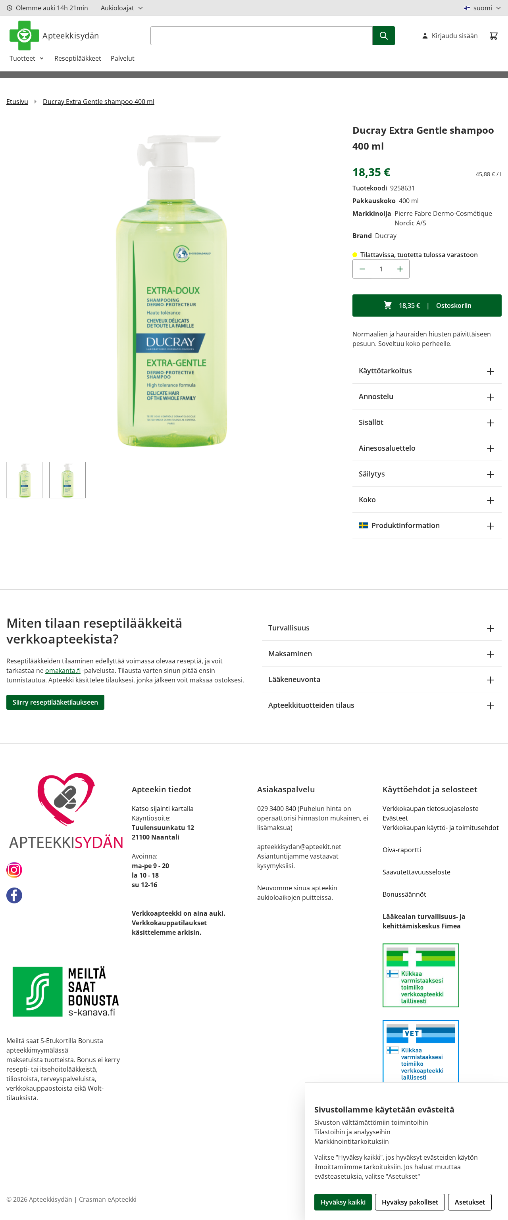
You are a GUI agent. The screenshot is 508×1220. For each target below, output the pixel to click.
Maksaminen (290, 653)
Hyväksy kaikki (343, 1202)
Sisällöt (371, 422)
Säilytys (372, 473)
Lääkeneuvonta (294, 679)
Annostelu (376, 396)
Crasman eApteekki (108, 1199)
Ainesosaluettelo (387, 448)
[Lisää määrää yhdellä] (400, 269)
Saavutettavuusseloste (416, 872)
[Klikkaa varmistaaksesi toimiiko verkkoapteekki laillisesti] (442, 975)
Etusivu (17, 101)
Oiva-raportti (402, 849)
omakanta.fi (63, 670)
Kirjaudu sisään (455, 35)
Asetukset (470, 1202)
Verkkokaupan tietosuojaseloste (431, 808)
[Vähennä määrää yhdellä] (361, 269)
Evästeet (395, 818)
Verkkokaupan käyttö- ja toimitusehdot (441, 827)
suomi (482, 8)
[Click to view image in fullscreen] (171, 287)
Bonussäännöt (404, 894)
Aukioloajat (117, 8)
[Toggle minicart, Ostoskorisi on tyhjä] (493, 35)
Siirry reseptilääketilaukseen (55, 702)
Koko (367, 499)
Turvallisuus (289, 627)
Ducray (385, 235)
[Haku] (384, 35)
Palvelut (123, 58)
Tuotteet (22, 58)
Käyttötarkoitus (385, 370)
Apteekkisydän (70, 35)
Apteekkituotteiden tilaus (311, 705)
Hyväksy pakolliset (410, 1202)
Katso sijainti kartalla (163, 808)
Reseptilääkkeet (77, 58)
